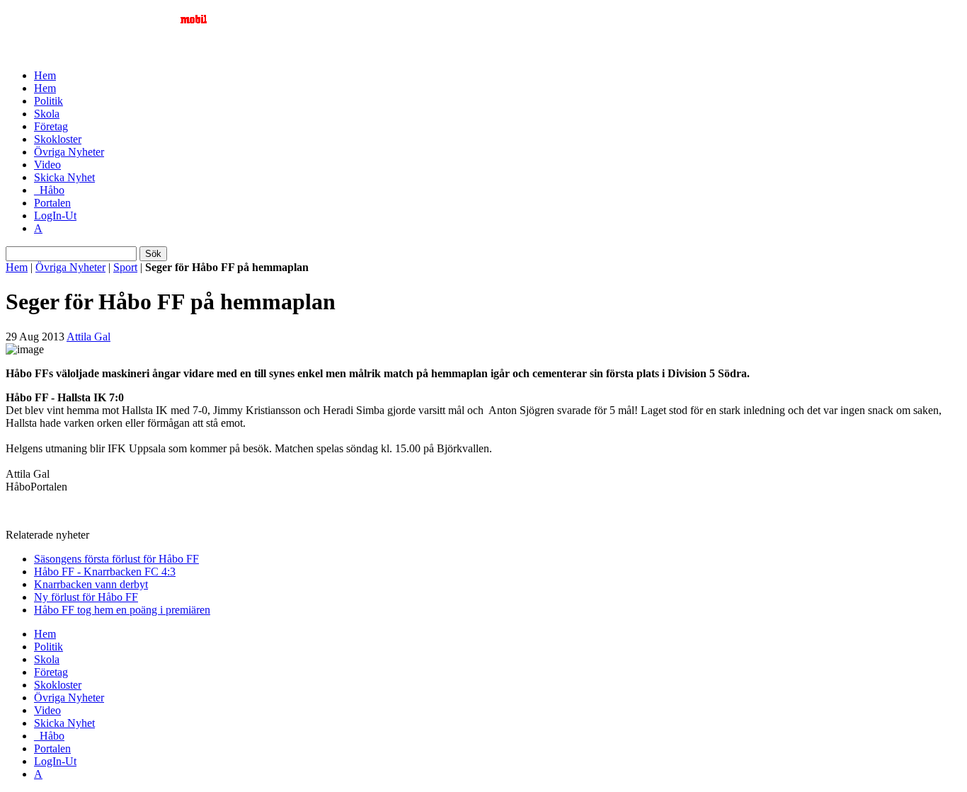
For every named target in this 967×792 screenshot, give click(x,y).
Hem (45, 75)
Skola (46, 114)
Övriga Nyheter (69, 152)
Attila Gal (88, 337)
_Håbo (49, 190)
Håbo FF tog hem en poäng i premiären (122, 610)
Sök (153, 253)
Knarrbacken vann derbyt (91, 584)
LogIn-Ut (55, 216)
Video (47, 165)
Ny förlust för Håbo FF (86, 597)
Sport (125, 267)
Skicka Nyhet (64, 177)
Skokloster (57, 139)
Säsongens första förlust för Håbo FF (116, 559)
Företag (51, 126)
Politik (48, 101)
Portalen (52, 203)
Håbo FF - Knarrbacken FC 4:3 (105, 572)
